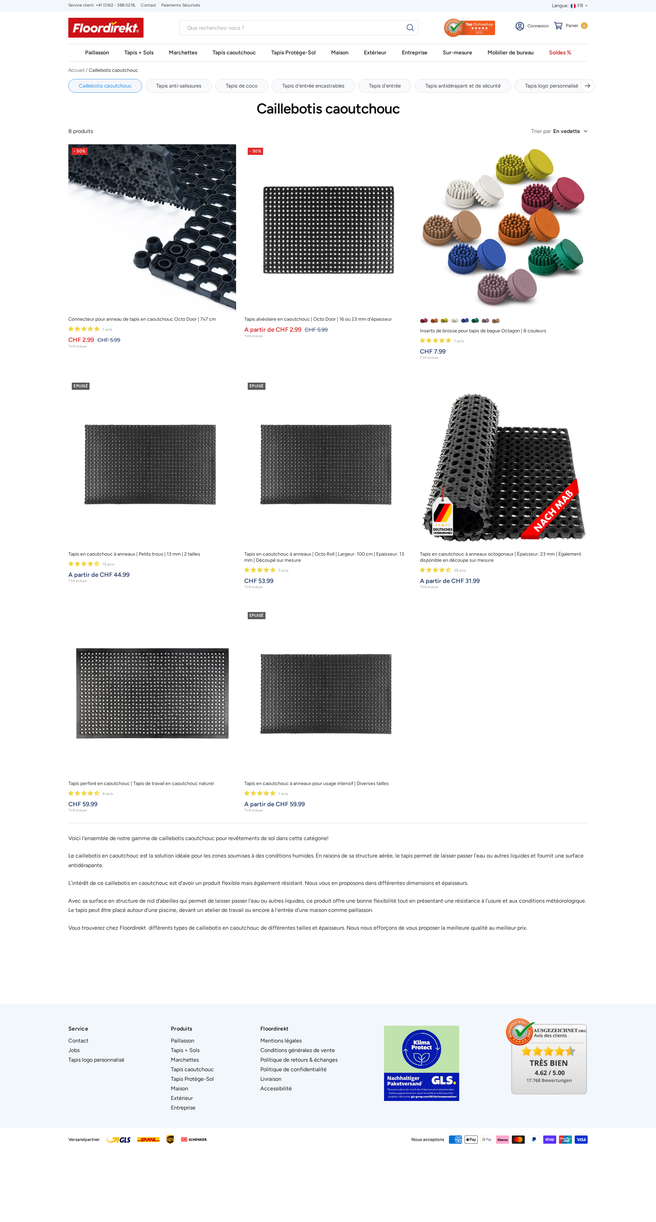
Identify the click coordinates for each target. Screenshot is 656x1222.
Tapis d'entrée (385, 86)
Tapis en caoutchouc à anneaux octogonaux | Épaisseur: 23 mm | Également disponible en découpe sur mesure (500, 557)
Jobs (74, 1050)
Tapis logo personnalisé (551, 86)
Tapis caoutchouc (234, 52)
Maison (339, 52)
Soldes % (560, 52)
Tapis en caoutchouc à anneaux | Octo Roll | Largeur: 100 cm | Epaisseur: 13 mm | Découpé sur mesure (324, 557)
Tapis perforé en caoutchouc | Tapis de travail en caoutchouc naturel (141, 783)
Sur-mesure (457, 52)
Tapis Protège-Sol (293, 52)
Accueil (76, 70)
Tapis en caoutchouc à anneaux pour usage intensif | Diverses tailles (316, 783)
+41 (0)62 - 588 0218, (116, 5)
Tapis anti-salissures (178, 86)
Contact (148, 5)
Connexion (538, 25)
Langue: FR (567, 6)
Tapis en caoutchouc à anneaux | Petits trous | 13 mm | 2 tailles (134, 554)
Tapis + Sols (138, 52)
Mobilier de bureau (511, 52)
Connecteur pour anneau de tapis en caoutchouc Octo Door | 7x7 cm (142, 319)
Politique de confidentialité (293, 1069)
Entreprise (414, 52)
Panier (575, 25)
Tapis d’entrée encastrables (313, 86)
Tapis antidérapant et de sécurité (463, 86)
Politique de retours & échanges (299, 1060)
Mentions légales (281, 1040)
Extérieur (375, 52)
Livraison (271, 1079)
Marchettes (183, 52)
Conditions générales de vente (297, 1050)
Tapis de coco (242, 86)
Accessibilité (276, 1088)
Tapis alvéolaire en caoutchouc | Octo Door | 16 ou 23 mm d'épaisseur (318, 319)
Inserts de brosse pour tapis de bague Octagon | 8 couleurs (483, 331)
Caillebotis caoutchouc (105, 86)
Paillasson (97, 52)
